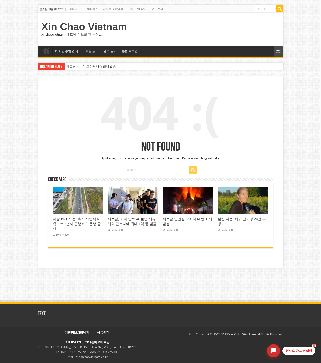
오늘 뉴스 (92, 51)
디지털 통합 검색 (66, 51)
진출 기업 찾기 (137, 9)
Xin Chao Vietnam (84, 26)
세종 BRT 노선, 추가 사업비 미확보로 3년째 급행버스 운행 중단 (77, 224)
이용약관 (103, 332)
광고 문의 (157, 9)
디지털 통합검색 (113, 9)
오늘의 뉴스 (90, 9)
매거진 (74, 9)
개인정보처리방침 (77, 332)
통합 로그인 (130, 51)
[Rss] (190, 334)
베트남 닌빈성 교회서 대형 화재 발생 (91, 66)
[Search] (279, 8)
